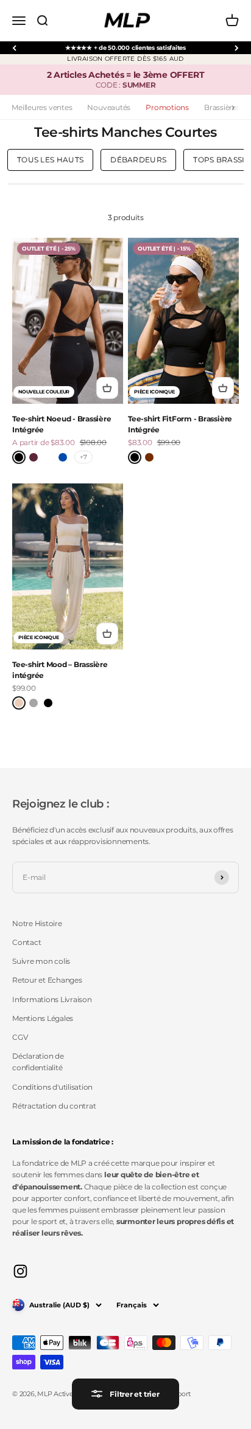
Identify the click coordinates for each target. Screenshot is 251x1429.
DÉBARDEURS (138, 159)
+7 (83, 457)
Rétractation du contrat (54, 1105)
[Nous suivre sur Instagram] (20, 1271)
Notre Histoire (37, 923)
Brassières (222, 107)
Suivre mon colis (41, 961)
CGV (19, 1037)
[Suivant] (237, 48)
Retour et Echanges (47, 979)
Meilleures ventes (42, 107)
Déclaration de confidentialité (38, 1061)
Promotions (167, 107)
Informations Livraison (52, 999)
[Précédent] (14, 48)
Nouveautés (108, 107)
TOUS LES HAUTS (50, 159)
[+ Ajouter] (107, 388)
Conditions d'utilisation (52, 1087)
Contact (26, 942)
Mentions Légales (42, 1018)
